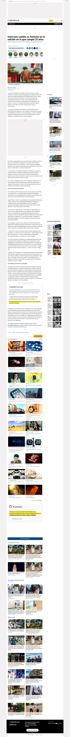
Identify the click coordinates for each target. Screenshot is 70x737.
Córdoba (13, 332)
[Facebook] (30, 48)
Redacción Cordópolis (12, 87)
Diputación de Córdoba (20, 332)
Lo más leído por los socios (13, 542)
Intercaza (26, 332)
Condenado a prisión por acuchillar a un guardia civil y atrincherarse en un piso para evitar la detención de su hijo (16, 647)
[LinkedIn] (37, 48)
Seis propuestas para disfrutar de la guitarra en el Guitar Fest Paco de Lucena (16, 596)
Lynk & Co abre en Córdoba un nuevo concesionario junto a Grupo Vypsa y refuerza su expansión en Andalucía (50, 227)
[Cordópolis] (15, 722)
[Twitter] (35, 48)
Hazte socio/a (51, 20)
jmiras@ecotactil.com (13, 325)
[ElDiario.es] (58, 23)
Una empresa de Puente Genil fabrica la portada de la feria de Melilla (55, 106)
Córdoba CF (41, 1)
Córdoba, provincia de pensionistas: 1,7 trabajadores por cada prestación (16, 630)
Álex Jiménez (10, 667)
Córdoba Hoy (11, 24)
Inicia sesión (56, 20)
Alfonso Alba (17, 558)
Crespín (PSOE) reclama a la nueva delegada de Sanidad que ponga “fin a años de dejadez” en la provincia (16, 612)
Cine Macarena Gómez (37, 1)
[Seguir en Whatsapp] (59, 723)
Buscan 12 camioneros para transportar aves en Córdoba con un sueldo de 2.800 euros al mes (34, 681)
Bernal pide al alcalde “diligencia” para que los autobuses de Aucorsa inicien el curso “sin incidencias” (33, 596)
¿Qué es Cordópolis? (31, 734)
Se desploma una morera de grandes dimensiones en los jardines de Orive (16, 714)
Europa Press (10, 699)
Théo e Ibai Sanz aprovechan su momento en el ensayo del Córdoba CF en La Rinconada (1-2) (16, 664)
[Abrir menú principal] (61, 20)
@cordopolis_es (11, 90)
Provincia (9, 332)
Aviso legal (36, 734)
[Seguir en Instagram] (54, 723)
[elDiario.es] (15, 724)
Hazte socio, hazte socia (17, 518)
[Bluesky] (32, 48)
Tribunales (27, 1)
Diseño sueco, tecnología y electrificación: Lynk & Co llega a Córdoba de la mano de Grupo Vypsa (50, 239)
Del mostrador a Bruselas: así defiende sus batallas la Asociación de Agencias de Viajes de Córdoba (50, 246)
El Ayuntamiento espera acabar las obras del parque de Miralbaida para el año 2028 (34, 714)
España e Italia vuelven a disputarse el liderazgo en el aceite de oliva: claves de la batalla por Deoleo (16, 556)
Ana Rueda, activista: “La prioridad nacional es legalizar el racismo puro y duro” (50, 312)
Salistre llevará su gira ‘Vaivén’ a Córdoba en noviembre (33, 664)
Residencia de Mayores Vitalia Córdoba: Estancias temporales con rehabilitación (50, 233)
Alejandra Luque (10, 650)
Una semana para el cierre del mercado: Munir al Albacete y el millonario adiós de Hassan (15, 681)
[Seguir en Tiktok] (58, 723)
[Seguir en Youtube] (56, 723)
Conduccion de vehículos (17, 1)
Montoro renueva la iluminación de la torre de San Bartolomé (16, 573)
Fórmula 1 (45, 1)
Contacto (40, 734)
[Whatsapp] (27, 48)
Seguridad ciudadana (31, 1)
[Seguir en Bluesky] (49, 723)
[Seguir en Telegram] (53, 723)
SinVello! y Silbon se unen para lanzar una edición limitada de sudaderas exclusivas (49, 252)
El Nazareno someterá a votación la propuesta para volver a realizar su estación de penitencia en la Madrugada (34, 697)
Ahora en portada (11, 617)
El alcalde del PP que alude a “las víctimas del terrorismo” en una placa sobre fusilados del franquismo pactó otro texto (34, 556)
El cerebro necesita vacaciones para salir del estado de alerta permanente (34, 612)
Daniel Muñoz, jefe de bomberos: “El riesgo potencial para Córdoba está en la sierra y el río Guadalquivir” (50, 305)
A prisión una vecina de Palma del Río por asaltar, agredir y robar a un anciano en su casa (55, 149)
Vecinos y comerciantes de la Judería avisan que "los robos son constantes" (55, 135)
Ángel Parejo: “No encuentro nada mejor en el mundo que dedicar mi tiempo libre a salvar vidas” (50, 324)
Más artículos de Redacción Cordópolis (16, 580)
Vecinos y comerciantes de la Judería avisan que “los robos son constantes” (16, 697)
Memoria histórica (23, 1)
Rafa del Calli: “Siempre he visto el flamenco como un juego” (50, 299)
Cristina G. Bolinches (11, 558)
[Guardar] (39, 48)
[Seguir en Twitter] (50, 723)
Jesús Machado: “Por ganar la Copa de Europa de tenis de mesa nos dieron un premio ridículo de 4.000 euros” (50, 318)
